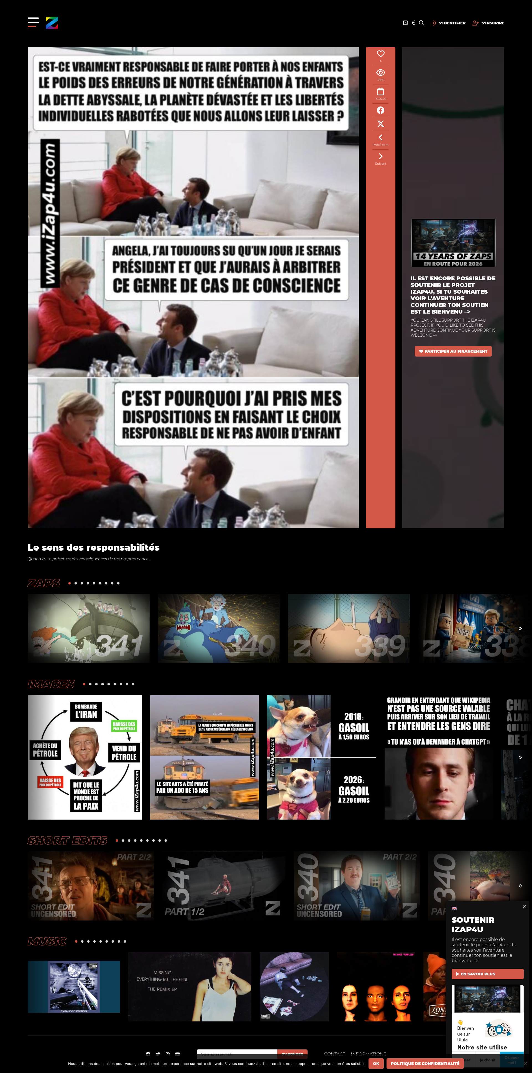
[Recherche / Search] (421, 23)
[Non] (525, 1063)
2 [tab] (75, 583)
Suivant (380, 164)
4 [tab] (87, 583)
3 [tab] (81, 583)
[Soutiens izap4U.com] (413, 23)
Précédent (380, 145)
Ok (376, 1063)
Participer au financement (456, 351)
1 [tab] (69, 583)
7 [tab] (106, 583)
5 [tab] (94, 583)
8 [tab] (112, 583)
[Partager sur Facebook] (380, 110)
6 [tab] (100, 583)
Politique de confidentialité (425, 1063)
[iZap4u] (52, 23)
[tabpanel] (89, 628)
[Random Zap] (405, 23)
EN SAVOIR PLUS (478, 974)
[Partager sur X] (380, 124)
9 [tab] (118, 583)
